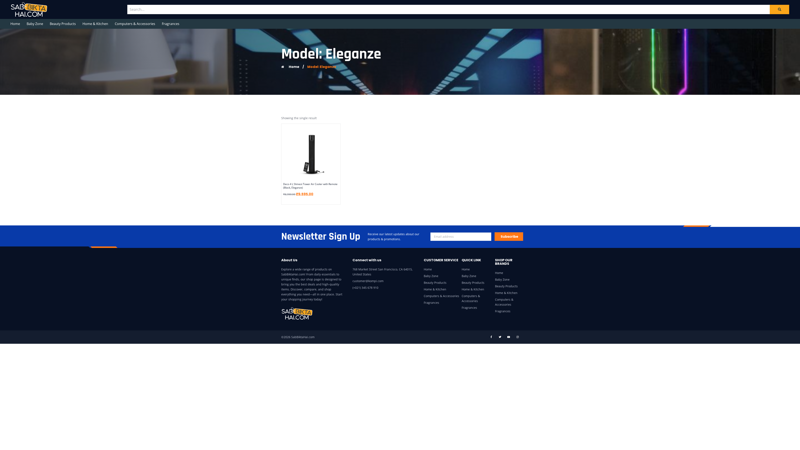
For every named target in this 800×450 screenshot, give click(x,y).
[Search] (779, 9)
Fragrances (170, 23)
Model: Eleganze (321, 66)
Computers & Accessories (135, 23)
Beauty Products (63, 23)
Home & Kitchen (95, 23)
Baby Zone (35, 23)
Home (15, 23)
